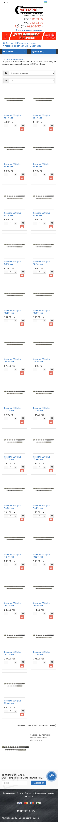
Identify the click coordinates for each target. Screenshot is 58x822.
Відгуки (9, 43)
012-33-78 (33, 22)
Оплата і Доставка (25, 793)
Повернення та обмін (17, 46)
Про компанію (9, 793)
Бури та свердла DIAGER (16, 59)
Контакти (36, 46)
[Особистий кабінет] (53, 2)
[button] (51, 776)
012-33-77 (33, 19)
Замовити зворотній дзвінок (29, 30)
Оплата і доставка (27, 43)
